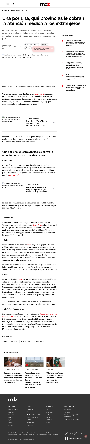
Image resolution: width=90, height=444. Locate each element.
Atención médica (39, 341)
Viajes (29, 420)
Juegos (48, 417)
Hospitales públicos (10, 341)
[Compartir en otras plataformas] (30, 48)
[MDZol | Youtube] (75, 433)
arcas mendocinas (16, 175)
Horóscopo (49, 412)
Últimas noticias (13, 409)
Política (29, 406)
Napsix (48, 422)
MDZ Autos (30, 422)
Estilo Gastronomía (32, 417)
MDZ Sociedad (6, 45)
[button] (8, 3)
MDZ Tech (49, 420)
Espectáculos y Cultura (34, 414)
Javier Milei (39, 94)
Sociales (10, 425)
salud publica (25, 341)
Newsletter (30, 425)
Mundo (10, 417)
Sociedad (5, 10)
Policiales (11, 415)
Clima (47, 409)
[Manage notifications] (85, 436)
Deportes (30, 412)
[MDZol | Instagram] (71, 433)
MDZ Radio (49, 415)
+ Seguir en (43, 44)
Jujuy (20, 279)
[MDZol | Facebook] (66, 433)
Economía (11, 412)
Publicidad (67, 409)
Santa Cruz (37, 225)
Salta (29, 245)
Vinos (10, 422)
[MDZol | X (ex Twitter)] (80, 433)
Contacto (67, 412)
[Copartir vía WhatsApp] (26, 48)
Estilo (10, 420)
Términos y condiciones (71, 419)
